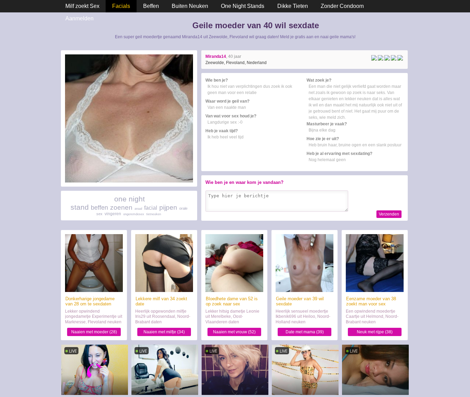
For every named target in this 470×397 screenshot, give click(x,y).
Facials (121, 6)
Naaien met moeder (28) (94, 332)
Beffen (151, 6)
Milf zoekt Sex (82, 6)
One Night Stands (242, 6)
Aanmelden (79, 18)
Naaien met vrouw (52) (234, 332)
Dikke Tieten (292, 6)
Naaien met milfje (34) (164, 332)
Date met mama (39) (305, 332)
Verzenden (389, 214)
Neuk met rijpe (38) (375, 332)
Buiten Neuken (190, 6)
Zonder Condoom (342, 6)
